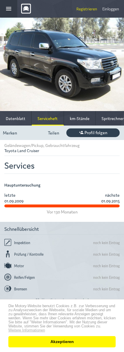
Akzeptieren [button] (62, 341)
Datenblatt (15, 118)
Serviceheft (47, 118)
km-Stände (79, 118)
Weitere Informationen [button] (26, 330)
